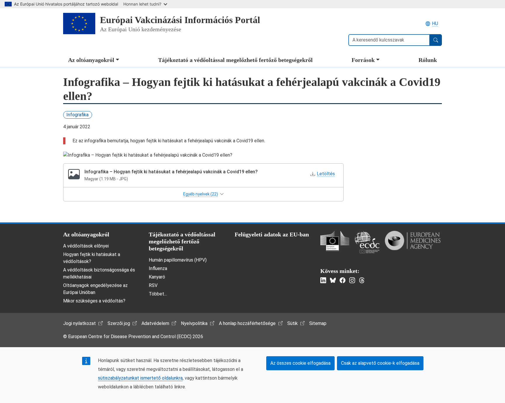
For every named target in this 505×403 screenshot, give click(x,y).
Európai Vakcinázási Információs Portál (180, 20)
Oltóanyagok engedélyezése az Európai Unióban (95, 289)
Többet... (158, 294)
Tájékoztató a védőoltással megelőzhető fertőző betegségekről (235, 60)
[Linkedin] (323, 280)
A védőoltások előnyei (86, 246)
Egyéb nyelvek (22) (200, 194)
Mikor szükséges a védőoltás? (94, 301)
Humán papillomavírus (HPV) (178, 260)
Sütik (292, 323)
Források (363, 60)
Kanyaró (157, 277)
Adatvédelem (155, 323)
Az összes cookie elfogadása (300, 363)
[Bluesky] (333, 280)
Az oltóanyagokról (91, 60)
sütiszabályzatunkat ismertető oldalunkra (140, 378)
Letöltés (326, 174)
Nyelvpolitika (194, 323)
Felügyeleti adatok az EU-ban (272, 234)
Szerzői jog (119, 323)
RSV (153, 285)
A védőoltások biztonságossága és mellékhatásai (99, 273)
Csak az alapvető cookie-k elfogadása (380, 363)
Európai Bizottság (334, 241)
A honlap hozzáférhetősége (247, 323)
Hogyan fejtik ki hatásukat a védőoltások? (91, 258)
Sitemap (317, 323)
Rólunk (427, 60)
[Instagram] (352, 280)
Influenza (158, 268)
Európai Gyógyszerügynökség (412, 240)
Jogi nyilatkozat (79, 323)
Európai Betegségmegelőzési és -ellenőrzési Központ (367, 242)
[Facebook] (342, 280)
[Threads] (362, 280)
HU (435, 23)
